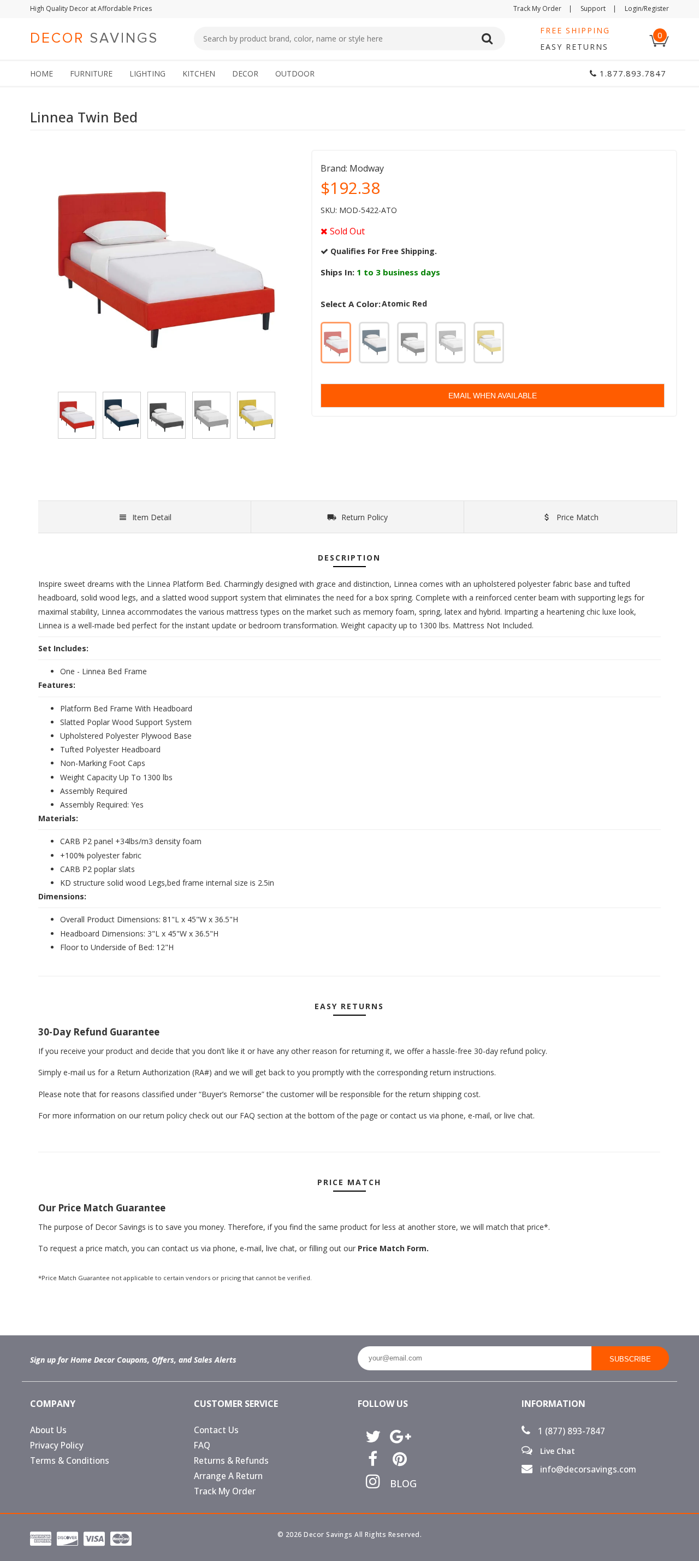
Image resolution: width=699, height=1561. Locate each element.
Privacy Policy (57, 1445)
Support (598, 8)
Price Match (576, 517)
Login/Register (647, 8)
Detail (151, 517)
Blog (399, 1483)
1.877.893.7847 (631, 73)
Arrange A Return (228, 1476)
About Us (48, 1430)
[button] (698, 1560)
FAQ (202, 1445)
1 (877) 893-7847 (570, 1431)
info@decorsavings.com (587, 1469)
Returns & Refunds (231, 1460)
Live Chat (556, 1451)
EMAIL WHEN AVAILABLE (492, 395)
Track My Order (542, 8)
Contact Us (216, 1430)
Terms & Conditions (69, 1460)
